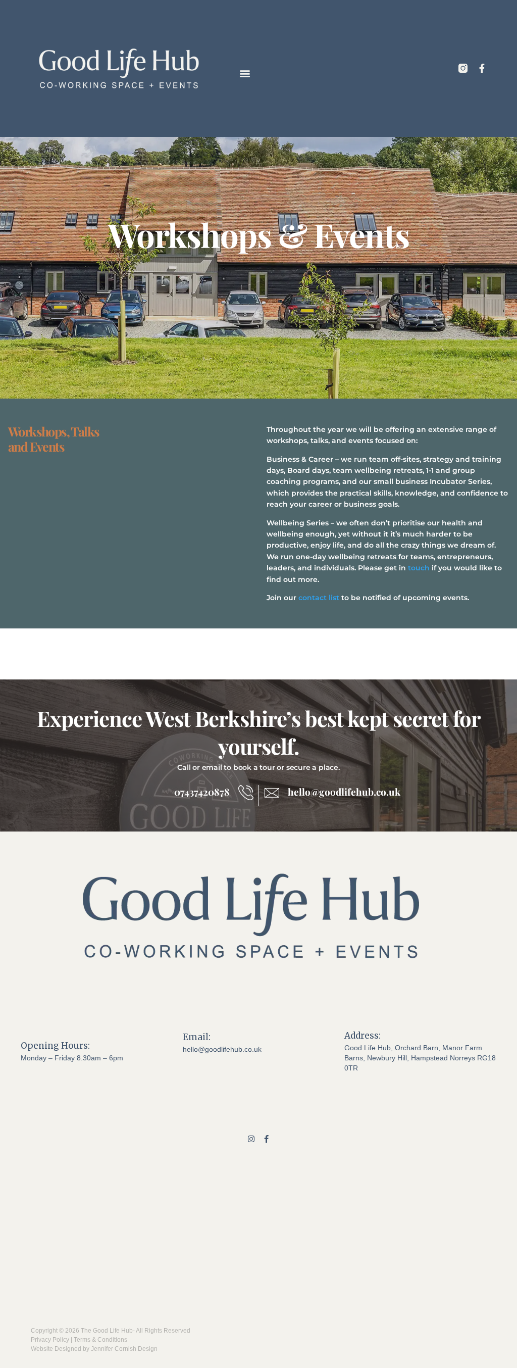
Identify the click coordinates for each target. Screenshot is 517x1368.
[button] (245, 73)
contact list (318, 597)
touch (419, 567)
